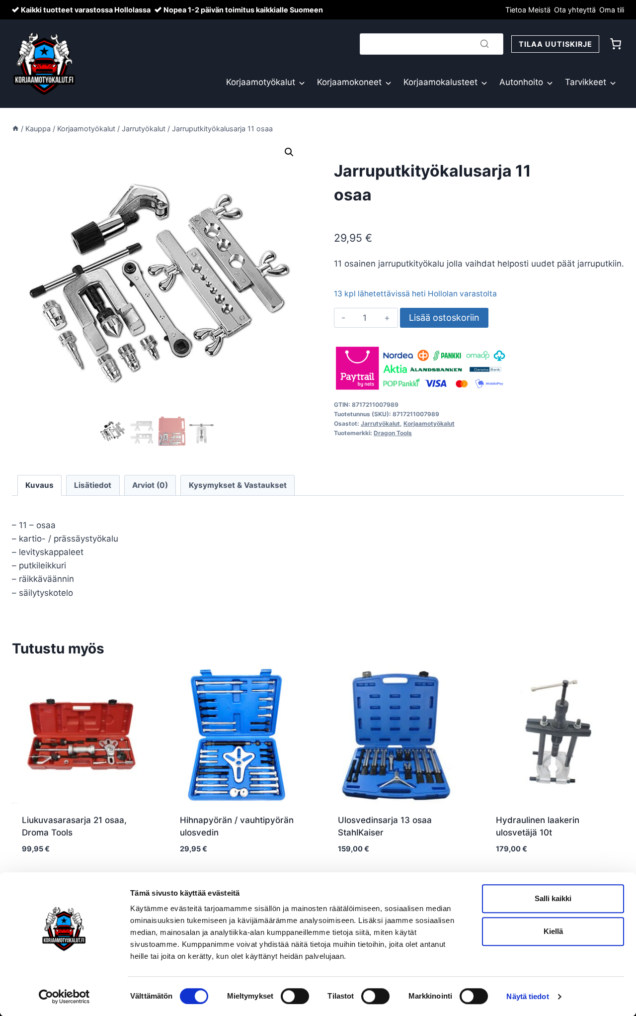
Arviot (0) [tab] (150, 485)
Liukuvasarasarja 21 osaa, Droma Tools (74, 826)
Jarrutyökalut (380, 423)
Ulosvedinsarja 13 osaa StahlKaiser (385, 826)
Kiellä (553, 931)
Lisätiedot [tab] (92, 485)
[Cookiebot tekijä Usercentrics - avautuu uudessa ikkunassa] (64, 996)
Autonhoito (521, 82)
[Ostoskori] (615, 43)
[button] (289, 152)
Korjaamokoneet (349, 82)
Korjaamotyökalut (260, 82)
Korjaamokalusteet (440, 82)
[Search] (484, 43)
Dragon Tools (393, 433)
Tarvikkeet (585, 82)
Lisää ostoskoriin (444, 317)
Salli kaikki (553, 898)
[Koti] (15, 128)
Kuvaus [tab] (39, 485)
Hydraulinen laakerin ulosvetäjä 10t (537, 826)
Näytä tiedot (527, 996)
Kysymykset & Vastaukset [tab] (238, 485)
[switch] (295, 996)
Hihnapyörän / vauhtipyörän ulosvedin (237, 826)
